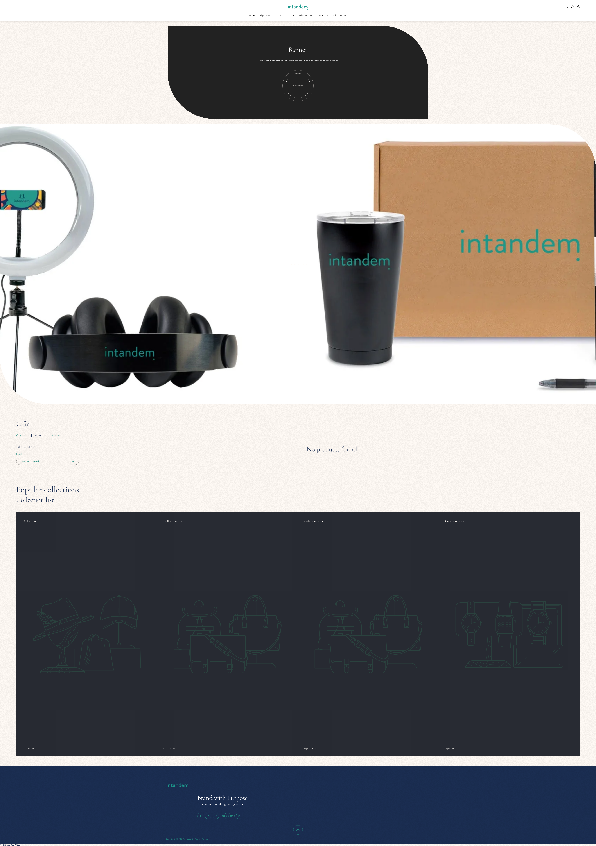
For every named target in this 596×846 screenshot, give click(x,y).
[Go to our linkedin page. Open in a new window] (239, 816)
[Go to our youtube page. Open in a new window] (224, 816)
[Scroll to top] (298, 830)
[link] (86, 634)
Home (292, 264)
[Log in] (566, 6)
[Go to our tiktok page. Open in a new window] (216, 816)
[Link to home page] (177, 785)
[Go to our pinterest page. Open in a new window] (231, 816)
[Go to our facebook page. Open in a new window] (200, 816)
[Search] (572, 6)
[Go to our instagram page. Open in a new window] (208, 816)
